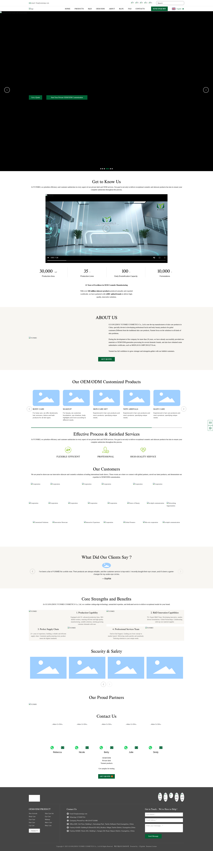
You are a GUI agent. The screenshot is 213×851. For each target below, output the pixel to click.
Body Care (32, 816)
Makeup (47, 819)
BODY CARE (38, 409)
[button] (100, 168)
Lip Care (31, 825)
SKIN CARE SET (100, 409)
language (33, 830)
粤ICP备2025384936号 (121, 846)
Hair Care (32, 822)
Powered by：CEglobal (137, 846)
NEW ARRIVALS (130, 409)
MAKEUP (67, 409)
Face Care (32, 819)
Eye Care (48, 816)
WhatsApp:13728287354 (77, 817)
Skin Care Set (49, 813)
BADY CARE (159, 409)
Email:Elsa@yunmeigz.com (78, 814)
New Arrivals (33, 813)
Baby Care (48, 825)
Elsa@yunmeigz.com (42, 3)
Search (181, 3)
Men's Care (48, 822)
